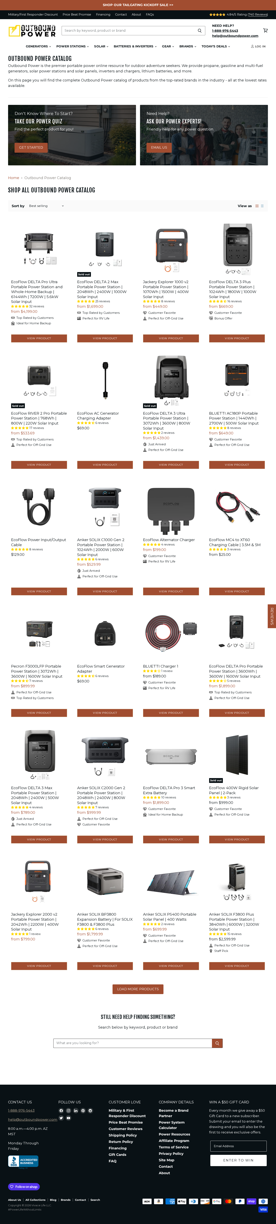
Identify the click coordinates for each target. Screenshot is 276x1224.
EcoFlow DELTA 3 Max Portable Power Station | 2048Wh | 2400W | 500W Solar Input (35, 795)
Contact (121, 14)
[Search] (200, 30)
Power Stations (71, 46)
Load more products (138, 989)
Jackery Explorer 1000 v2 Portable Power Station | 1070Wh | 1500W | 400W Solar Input (166, 289)
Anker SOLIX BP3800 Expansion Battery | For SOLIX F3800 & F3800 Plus (105, 919)
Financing (103, 14)
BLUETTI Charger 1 (160, 666)
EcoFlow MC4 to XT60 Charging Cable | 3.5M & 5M (235, 542)
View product (39, 338)
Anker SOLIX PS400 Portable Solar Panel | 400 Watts (169, 917)
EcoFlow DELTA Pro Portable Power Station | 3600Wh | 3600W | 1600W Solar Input (236, 671)
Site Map (166, 1160)
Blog (53, 1199)
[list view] (262, 206)
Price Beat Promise (77, 14)
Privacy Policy (171, 1154)
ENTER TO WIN (238, 1160)
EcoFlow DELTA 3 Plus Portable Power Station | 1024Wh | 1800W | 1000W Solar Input (232, 289)
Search (95, 1199)
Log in (259, 46)
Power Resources (174, 1134)
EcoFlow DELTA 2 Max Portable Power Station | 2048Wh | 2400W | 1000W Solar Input (102, 289)
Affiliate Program (174, 1141)
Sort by (18, 206)
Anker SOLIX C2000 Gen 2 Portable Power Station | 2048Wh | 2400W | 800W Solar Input (101, 795)
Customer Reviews (125, 1129)
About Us (14, 1199)
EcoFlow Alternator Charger (169, 539)
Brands (186, 46)
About (136, 14)
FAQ (112, 1161)
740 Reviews (258, 14)
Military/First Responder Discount (33, 14)
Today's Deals (215, 46)
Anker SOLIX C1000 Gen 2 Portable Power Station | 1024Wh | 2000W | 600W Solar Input (100, 547)
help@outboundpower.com (32, 1120)
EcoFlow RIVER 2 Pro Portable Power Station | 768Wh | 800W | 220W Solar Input (39, 418)
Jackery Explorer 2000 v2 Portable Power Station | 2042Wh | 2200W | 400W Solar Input (35, 922)
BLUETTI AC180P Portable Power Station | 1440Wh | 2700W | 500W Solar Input (234, 418)
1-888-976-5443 (21, 1110)
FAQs (150, 14)
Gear (167, 46)
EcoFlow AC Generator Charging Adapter (98, 416)
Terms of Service (174, 1147)
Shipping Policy (123, 1135)
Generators (37, 46)
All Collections (35, 1199)
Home (13, 178)
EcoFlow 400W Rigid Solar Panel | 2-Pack (234, 790)
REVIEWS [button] (272, 616)
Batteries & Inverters (134, 46)
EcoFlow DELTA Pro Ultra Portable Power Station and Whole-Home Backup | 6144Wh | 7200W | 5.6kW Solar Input (37, 292)
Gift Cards (117, 1155)
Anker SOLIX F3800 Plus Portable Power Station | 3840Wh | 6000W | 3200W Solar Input (234, 922)
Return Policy (121, 1142)
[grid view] (257, 206)
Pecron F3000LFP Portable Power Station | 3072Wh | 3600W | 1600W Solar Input (36, 671)
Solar (100, 46)
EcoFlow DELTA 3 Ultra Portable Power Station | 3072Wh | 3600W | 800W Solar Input (166, 421)
